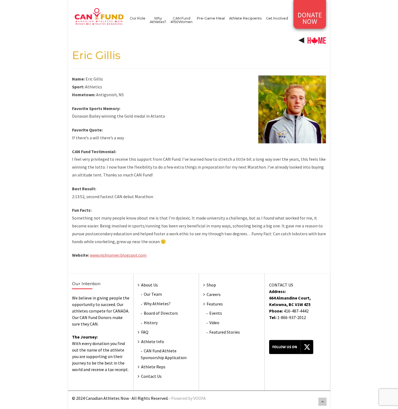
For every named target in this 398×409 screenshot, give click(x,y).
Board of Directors (161, 313)
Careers (214, 294)
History (151, 322)
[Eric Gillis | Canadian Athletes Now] (99, 16)
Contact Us (151, 376)
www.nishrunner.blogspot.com (118, 255)
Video (214, 322)
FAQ (144, 332)
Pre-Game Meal (211, 18)
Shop (211, 285)
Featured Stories (224, 332)
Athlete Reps (153, 366)
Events (215, 313)
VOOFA (199, 398)
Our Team (153, 294)
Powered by (182, 398)
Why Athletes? (158, 20)
